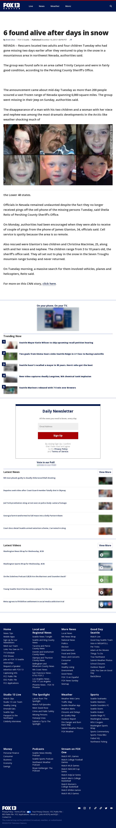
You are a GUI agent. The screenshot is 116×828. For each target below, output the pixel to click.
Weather (66, 694)
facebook (90, 808)
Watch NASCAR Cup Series (70, 770)
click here (49, 284)
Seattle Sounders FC (99, 705)
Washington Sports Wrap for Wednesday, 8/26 (23, 563)
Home (7, 629)
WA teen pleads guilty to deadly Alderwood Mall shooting (29, 478)
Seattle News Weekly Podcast (42, 754)
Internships (8, 662)
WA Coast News (39, 669)
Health (64, 663)
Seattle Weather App (70, 705)
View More (105, 472)
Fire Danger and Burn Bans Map (71, 723)
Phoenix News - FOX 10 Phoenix (43, 686)
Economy (7, 763)
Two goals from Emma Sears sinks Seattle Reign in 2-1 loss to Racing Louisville (61, 354)
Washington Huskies (99, 718)
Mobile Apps (9, 636)
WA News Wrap (68, 636)
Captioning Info (10, 673)
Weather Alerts (68, 708)
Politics (64, 643)
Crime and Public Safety (43, 711)
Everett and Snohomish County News (43, 653)
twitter (106, 808)
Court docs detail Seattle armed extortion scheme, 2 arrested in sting (34, 528)
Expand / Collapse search (111, 6)
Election (65, 646)
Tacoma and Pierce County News (41, 647)
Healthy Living (67, 667)
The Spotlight (41, 694)
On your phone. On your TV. (52, 305)
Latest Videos (12, 545)
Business (7, 759)
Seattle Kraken (97, 712)
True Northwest (97, 657)
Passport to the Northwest (10, 716)
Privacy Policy (61, 449)
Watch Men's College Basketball (71, 779)
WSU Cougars (96, 722)
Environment (67, 670)
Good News (66, 673)
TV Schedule (9, 652)
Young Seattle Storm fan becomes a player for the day (27, 589)
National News (68, 640)
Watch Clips (8, 698)
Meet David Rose (40, 707)
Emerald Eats (9, 708)
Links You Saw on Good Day (101, 671)
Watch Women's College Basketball (69, 785)
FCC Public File (10, 676)
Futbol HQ (95, 738)
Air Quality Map (68, 715)
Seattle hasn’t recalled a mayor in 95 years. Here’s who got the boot (56, 365)
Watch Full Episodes (41, 704)
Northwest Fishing (98, 741)
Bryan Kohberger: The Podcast (42, 769)
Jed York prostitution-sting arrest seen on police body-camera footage (35, 503)
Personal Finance (11, 753)
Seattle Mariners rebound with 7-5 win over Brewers (47, 387)
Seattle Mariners (97, 702)
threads (100, 808)
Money (7, 749)
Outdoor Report (97, 667)
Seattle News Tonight (42, 636)
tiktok (95, 808)
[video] (105, 554)
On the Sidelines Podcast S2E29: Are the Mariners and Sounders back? (34, 576)
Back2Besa (95, 676)
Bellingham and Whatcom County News (43, 664)
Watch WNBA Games (71, 790)
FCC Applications (11, 683)
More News (68, 629)
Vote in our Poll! (46, 462)
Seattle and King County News (43, 641)
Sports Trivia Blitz (98, 735)
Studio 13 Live (12, 694)
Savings (6, 766)
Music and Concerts (70, 657)
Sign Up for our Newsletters (10, 641)
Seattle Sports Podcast (42, 758)
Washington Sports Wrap (99, 726)
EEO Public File (10, 679)
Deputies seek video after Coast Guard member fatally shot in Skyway (34, 490)
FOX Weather (67, 731)
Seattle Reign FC (97, 715)
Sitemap (65, 684)
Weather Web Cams (70, 698)
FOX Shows (8, 656)
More (68, 6)
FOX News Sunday (69, 680)
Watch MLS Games (70, 793)
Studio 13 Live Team (12, 702)
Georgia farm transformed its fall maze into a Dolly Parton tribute (33, 515)
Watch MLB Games (70, 765)
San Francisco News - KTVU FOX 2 (42, 674)
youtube (79, 808)
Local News (66, 633)
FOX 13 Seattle (23, 40)
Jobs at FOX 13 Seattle (13, 659)
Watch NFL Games (70, 756)
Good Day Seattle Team (101, 640)
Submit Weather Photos (101, 660)
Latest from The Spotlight (39, 699)
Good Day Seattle (96, 631)
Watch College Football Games (72, 761)
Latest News (11, 472)
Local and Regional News (41, 631)
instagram (84, 808)
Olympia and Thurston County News (42, 659)
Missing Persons (39, 714)
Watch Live (95, 636)
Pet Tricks (94, 646)
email (111, 808)
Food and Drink (68, 653)
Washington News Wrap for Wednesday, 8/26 (23, 551)
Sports (94, 694)
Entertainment (67, 650)
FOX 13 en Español (70, 677)
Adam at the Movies (99, 650)
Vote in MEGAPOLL (99, 643)
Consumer (66, 660)
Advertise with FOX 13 (13, 669)
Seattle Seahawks (98, 698)
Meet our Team (10, 646)
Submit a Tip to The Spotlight (41, 722)
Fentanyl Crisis (39, 718)
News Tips (8, 633)
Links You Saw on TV (12, 649)
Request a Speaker (12, 666)
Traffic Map (66, 702)
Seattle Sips (8, 712)
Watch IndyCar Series (71, 775)
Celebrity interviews (12, 721)
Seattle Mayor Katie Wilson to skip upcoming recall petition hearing (56, 342)
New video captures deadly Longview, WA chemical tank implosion (55, 376)
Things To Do (96, 653)
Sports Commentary (99, 731)
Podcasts (38, 749)
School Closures (97, 663)
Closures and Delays (70, 712)
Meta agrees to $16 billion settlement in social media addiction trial (33, 601)
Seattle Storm (96, 708)
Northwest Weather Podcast (41, 763)
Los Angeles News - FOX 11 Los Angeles (41, 680)
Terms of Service (60, 451)
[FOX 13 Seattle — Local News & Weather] (12, 6)
